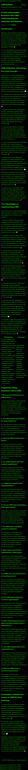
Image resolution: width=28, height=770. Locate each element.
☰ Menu (23, 5)
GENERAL (13, 25)
